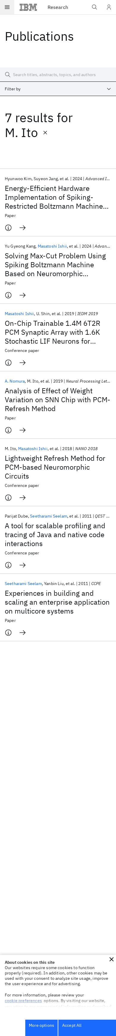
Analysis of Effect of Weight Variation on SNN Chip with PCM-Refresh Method (57, 399)
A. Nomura (15, 381)
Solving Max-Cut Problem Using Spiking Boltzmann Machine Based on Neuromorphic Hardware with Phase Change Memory (55, 264)
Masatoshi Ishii (52, 246)
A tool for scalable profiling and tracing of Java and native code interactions (55, 534)
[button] (111, 959)
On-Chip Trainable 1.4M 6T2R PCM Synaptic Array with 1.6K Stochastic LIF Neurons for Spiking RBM (52, 332)
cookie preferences (23, 1000)
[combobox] (58, 89)
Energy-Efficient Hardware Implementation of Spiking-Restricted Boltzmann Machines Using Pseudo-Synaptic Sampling (55, 197)
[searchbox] (58, 74)
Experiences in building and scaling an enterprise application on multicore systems (57, 602)
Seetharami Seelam (48, 516)
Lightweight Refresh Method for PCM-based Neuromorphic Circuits (55, 467)
